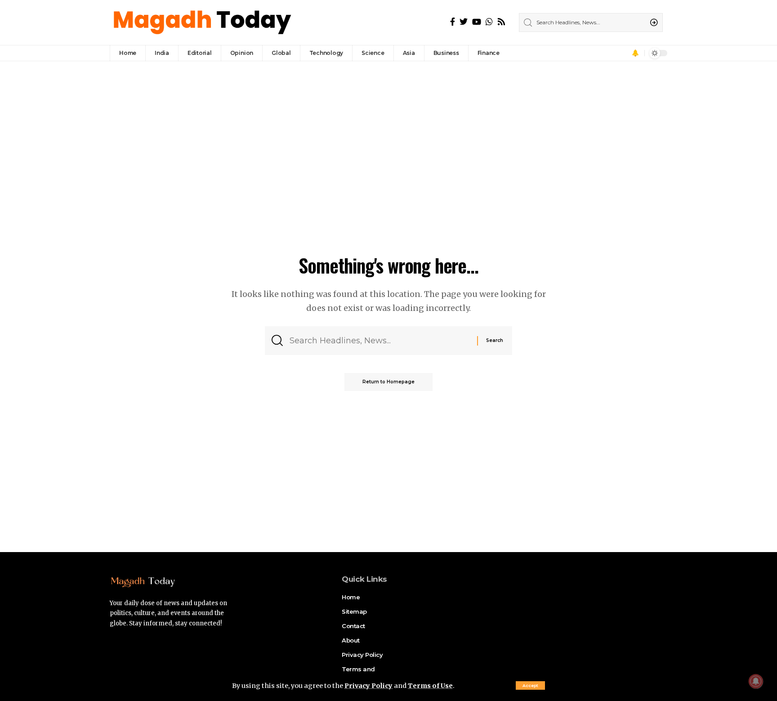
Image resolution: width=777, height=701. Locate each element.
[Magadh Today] (203, 22)
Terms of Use (430, 686)
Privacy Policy (368, 686)
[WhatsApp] (489, 22)
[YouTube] (476, 22)
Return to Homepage (388, 382)
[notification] (635, 53)
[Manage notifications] (756, 681)
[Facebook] (452, 22)
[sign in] (622, 53)
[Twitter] (463, 22)
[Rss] (501, 22)
